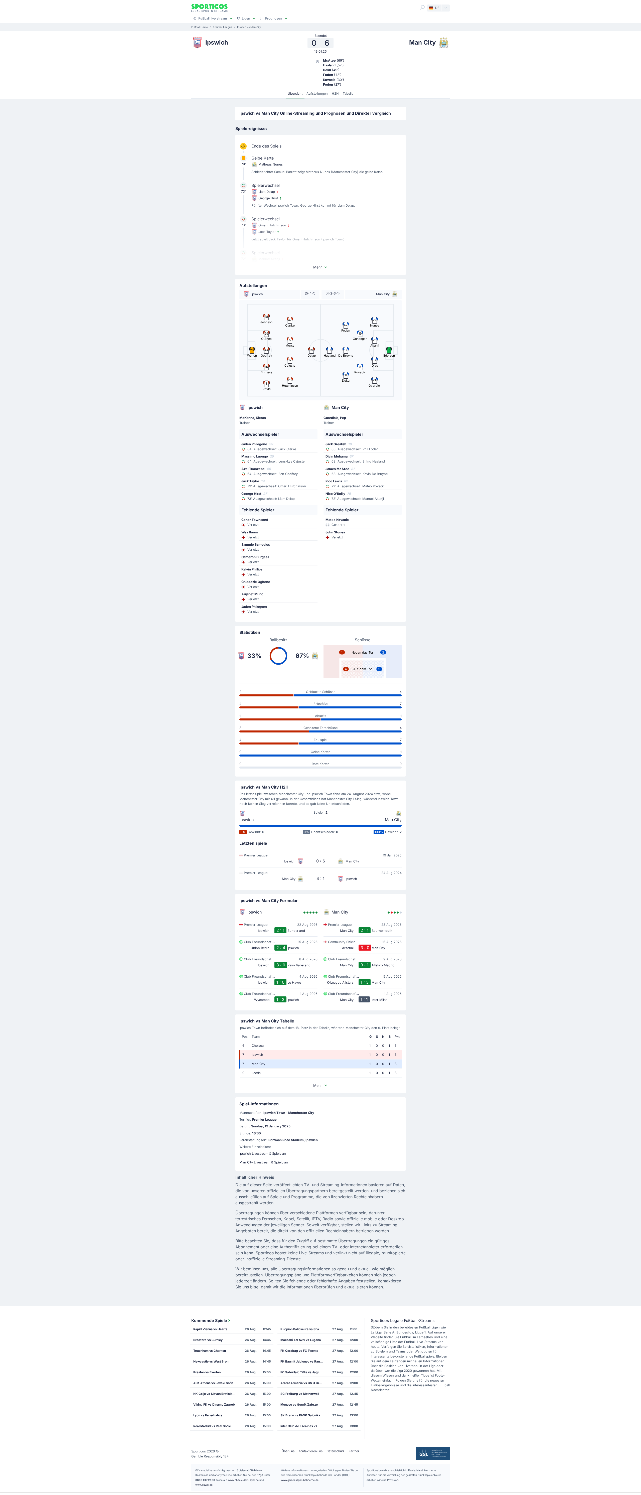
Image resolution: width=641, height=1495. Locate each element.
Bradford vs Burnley (208, 1340)
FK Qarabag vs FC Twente (299, 1351)
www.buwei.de (204, 1484)
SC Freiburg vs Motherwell (299, 1394)
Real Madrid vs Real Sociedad (215, 1426)
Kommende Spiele (209, 1320)
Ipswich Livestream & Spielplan (262, 1153)
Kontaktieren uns (310, 1451)
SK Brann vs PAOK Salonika (300, 1415)
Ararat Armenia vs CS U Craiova (303, 1383)
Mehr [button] (317, 267)
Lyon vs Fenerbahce (207, 1415)
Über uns (288, 1451)
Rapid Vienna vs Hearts (210, 1329)
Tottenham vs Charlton (209, 1351)
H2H (335, 93)
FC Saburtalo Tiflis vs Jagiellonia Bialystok (303, 1372)
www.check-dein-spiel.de (243, 1479)
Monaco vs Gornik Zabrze (299, 1404)
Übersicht (295, 93)
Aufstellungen (317, 93)
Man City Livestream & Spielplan (263, 1162)
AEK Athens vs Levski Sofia (213, 1383)
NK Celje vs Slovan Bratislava (214, 1394)
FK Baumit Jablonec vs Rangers (303, 1361)
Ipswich (246, 819)
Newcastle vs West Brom (211, 1361)
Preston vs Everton (207, 1372)
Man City (393, 819)
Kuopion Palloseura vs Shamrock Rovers (303, 1329)
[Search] (422, 8)
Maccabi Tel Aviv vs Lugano (300, 1340)
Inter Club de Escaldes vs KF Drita (303, 1426)
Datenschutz (336, 1451)
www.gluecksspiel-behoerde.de (299, 1479)
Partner (354, 1451)
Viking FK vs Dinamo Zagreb (214, 1404)
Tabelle (348, 93)
